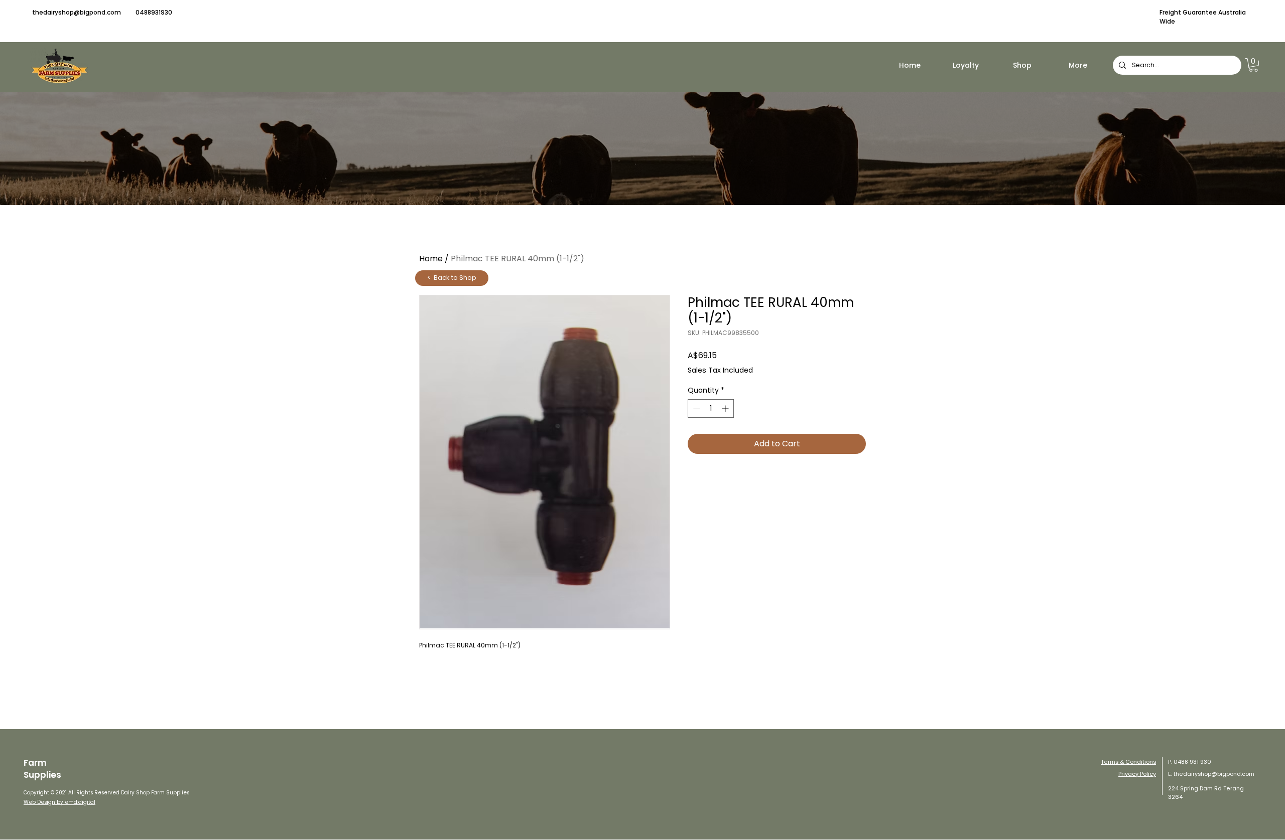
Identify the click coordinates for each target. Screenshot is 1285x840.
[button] (1253, 65)
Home (431, 258)
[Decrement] (695, 408)
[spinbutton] (711, 408)
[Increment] (726, 408)
